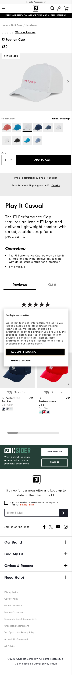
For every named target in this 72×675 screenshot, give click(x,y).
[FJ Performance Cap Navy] (48, 412)
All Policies (9, 646)
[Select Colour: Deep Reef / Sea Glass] (16, 127)
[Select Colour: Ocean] (27, 140)
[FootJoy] (36, 8)
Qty (3, 153)
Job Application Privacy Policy (19, 632)
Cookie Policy (11, 598)
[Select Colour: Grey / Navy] (58, 127)
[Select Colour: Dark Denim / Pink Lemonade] (48, 127)
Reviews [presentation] (20, 285)
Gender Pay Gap (13, 605)
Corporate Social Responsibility (20, 619)
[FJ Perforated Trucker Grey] (7, 408)
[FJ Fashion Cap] (36, 85)
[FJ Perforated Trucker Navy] (3, 408)
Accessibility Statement (16, 639)
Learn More (22, 463)
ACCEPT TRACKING (23, 351)
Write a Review (25, 32)
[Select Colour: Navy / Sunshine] (37, 127)
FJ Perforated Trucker (11, 400)
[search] (52, 8)
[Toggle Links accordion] (36, 542)
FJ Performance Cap (47, 401)
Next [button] (68, 82)
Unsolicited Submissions (16, 625)
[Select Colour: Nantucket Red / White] (6, 127)
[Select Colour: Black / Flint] (16, 140)
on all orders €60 (26, 15)
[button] (4, 8)
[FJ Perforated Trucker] (17, 386)
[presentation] (52, 283)
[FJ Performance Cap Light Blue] (40, 412)
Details (56, 185)
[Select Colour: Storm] (37, 140)
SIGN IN (54, 462)
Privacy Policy (26, 505)
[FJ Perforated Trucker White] (11, 408)
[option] (36, 85)
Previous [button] (4, 82)
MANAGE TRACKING (21, 360)
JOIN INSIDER (54, 451)
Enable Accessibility (36, 2)
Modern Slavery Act (14, 612)
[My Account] (59, 8)
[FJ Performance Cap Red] (44, 412)
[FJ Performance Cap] (54, 386)
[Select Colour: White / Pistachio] (6, 140)
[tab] (66, 8)
